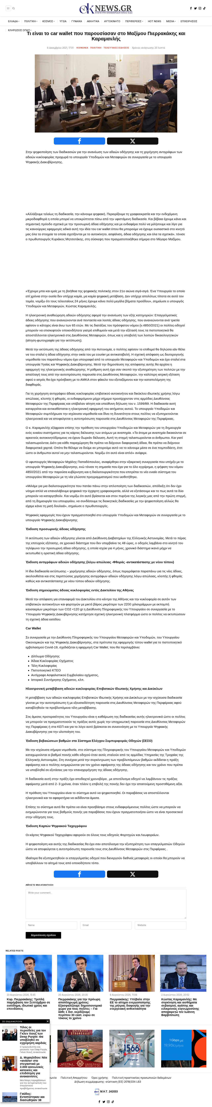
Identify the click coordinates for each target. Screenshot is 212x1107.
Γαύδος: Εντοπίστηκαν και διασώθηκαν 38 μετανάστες (32, 1098)
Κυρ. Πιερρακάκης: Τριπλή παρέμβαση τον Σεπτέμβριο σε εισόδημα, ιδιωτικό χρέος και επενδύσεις (28, 1004)
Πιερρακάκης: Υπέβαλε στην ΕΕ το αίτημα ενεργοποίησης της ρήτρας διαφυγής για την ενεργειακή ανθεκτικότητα (130, 1004)
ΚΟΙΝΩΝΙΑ (82, 47)
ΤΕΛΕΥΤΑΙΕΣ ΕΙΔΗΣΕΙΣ (116, 47)
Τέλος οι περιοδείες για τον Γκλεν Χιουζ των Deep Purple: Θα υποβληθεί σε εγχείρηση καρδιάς (33, 1035)
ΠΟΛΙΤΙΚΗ (96, 47)
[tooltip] (191, 8)
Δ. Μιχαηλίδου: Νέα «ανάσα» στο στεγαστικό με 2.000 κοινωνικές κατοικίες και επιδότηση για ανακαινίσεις (33, 1067)
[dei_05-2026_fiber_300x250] (183, 1048)
